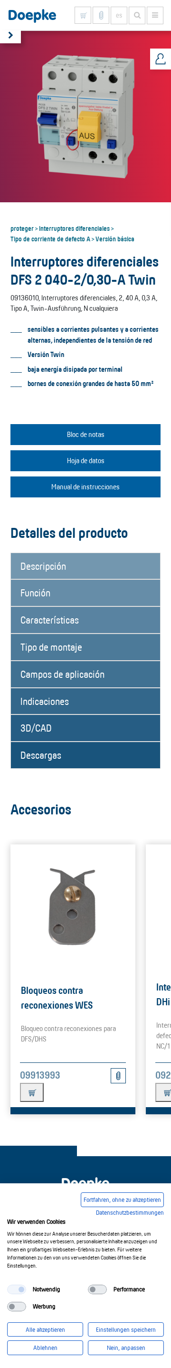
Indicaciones (44, 701)
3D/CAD (36, 728)
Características (49, 620)
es (119, 15)
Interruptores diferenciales (74, 228)
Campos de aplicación (62, 674)
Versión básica (114, 238)
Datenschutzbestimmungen (130, 1212)
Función (35, 592)
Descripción (43, 566)
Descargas (40, 755)
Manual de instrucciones (85, 486)
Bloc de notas (85, 434)
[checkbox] (16, 1289)
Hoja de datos (85, 460)
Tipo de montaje (51, 647)
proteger (22, 228)
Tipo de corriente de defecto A (50, 238)
